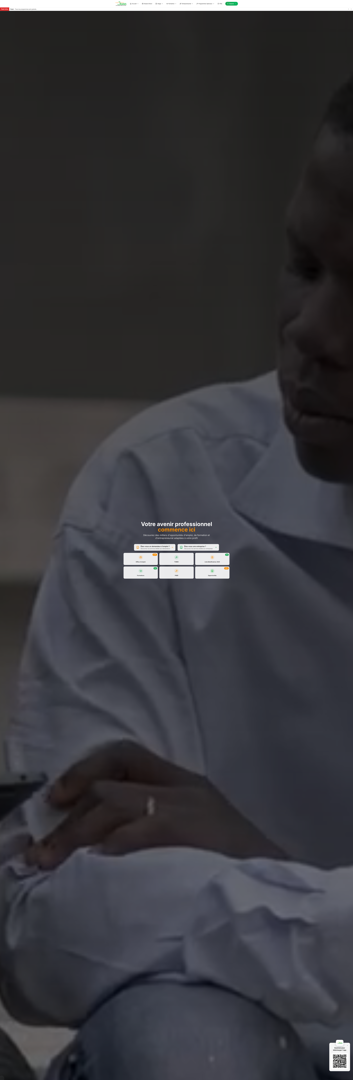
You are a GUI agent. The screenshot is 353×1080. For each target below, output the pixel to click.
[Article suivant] (351, 9)
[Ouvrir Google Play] (339, 1043)
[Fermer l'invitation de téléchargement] (347, 1045)
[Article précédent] (348, 9)
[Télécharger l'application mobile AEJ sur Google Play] (339, 1061)
